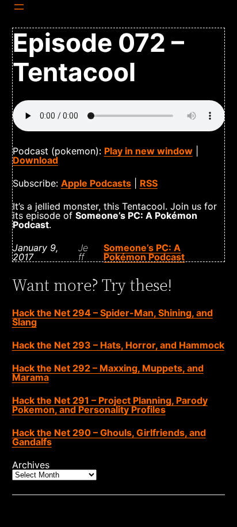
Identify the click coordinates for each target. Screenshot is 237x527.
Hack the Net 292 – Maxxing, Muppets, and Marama (108, 372)
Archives (30, 464)
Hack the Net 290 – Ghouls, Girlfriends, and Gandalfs (109, 437)
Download (35, 160)
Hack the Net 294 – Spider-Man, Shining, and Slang (112, 317)
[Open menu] (19, 7)
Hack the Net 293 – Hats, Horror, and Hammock (118, 345)
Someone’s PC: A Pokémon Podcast (144, 252)
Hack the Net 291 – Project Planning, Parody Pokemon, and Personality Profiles (110, 405)
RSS (149, 183)
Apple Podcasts (96, 183)
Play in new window (148, 151)
